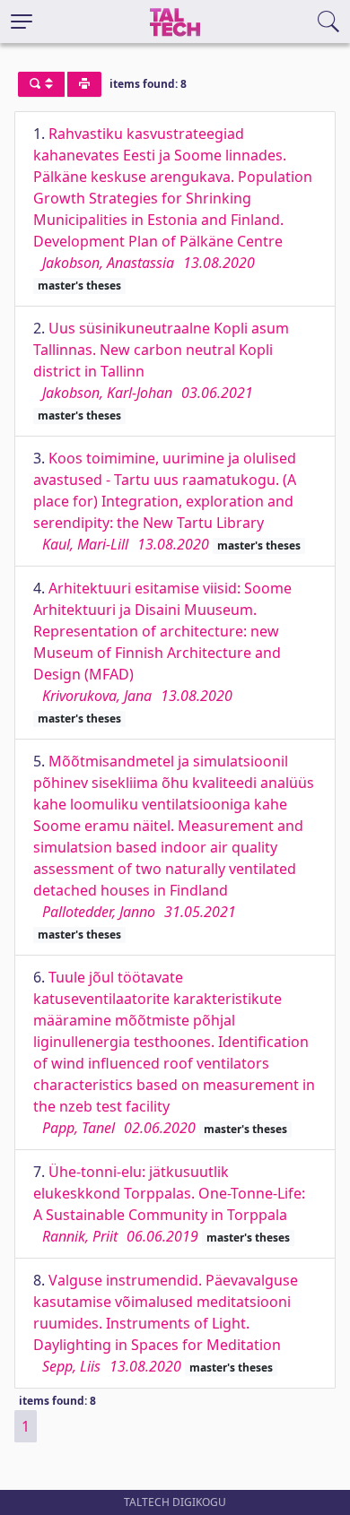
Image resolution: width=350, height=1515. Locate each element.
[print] (84, 84)
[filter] (41, 84)
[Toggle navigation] (21, 21)
